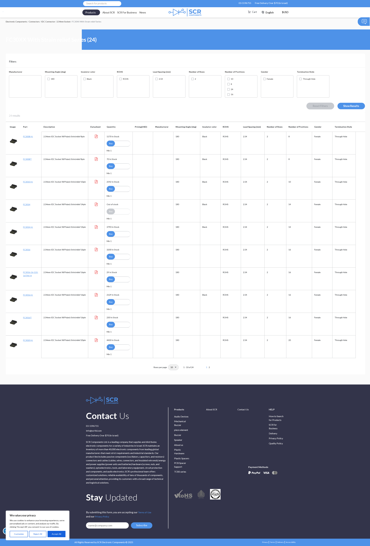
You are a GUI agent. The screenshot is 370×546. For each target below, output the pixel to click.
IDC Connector (48, 21)
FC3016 (26, 249)
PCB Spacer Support (180, 465)
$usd (285, 12)
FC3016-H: (28, 295)
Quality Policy (276, 443)
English (270, 12)
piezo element (181, 430)
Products (179, 409)
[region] (37, 525)
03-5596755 (245, 3)
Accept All (56, 534)
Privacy (265, 542)
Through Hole (309, 79)
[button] (111, 143)
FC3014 (26, 204)
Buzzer (177, 435)
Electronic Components (16, 21)
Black (89, 79)
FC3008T (27, 159)
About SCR (108, 12)
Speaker (178, 439)
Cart (254, 11)
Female (270, 79)
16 (232, 94)
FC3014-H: (28, 227)
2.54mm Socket (64, 21)
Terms (272, 542)
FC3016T (27, 317)
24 (232, 89)
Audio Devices (181, 416)
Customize (19, 534)
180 (52, 79)
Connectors (34, 21)
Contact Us (243, 409)
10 (232, 79)
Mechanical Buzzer (180, 423)
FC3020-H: (28, 340)
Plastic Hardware (179, 451)
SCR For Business (127, 12)
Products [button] (90, 12)
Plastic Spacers (181, 458)
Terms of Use (144, 512)
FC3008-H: (28, 136)
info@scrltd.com (94, 430)
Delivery (273, 433)
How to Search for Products (276, 418)
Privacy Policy (102, 516)
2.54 (161, 79)
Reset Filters (320, 106)
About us (178, 445)
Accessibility (291, 542)
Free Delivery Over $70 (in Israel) (271, 3)
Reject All (37, 534)
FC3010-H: (28, 182)
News (142, 12)
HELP (272, 409)
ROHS (125, 79)
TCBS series (180, 471)
